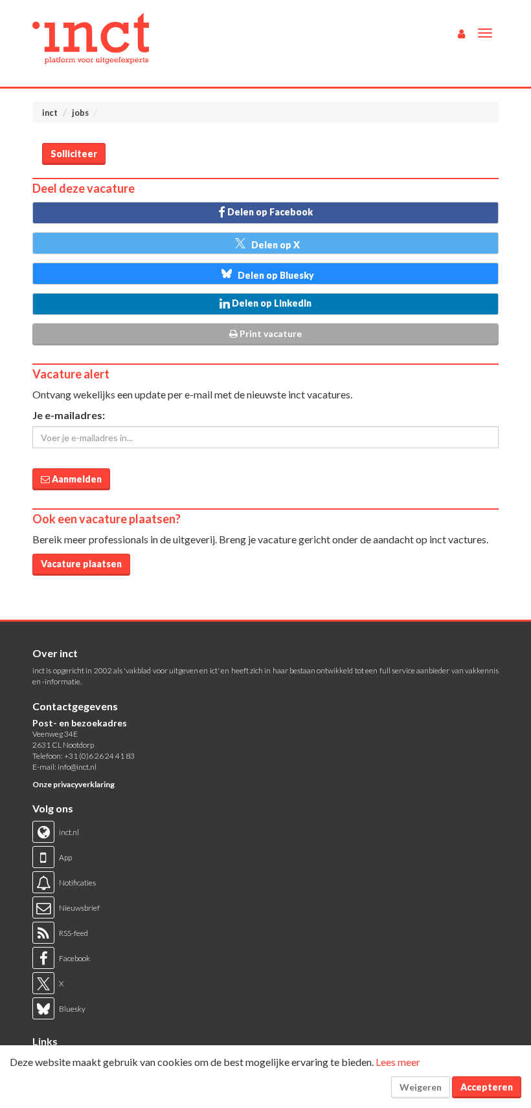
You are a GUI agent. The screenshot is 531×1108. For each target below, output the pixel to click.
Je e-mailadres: (68, 415)
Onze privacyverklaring (73, 784)
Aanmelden (76, 478)
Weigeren (421, 1086)
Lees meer (398, 1062)
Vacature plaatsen (81, 563)
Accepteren (486, 1086)
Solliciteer (74, 153)
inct (50, 112)
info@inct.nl (77, 767)
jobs (80, 112)
